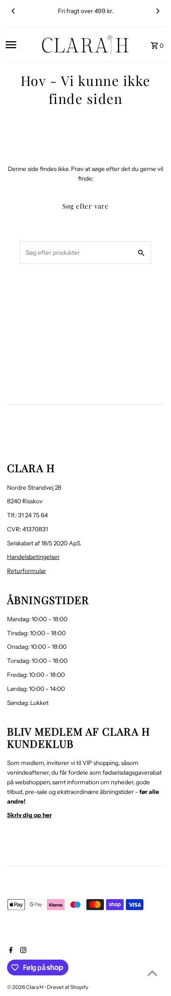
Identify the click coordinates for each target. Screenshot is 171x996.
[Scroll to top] (152, 973)
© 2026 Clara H (25, 987)
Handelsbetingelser (33, 556)
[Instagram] (22, 951)
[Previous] (13, 11)
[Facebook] (10, 951)
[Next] (157, 11)
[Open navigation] (20, 45)
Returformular (26, 570)
